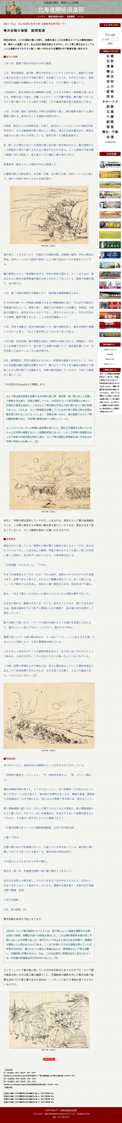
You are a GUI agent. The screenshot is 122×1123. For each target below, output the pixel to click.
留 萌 (110, 91)
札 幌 (110, 56)
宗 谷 (110, 96)
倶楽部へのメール (110, 364)
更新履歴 (71, 16)
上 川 (110, 86)
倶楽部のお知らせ (110, 349)
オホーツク (110, 101)
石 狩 (110, 61)
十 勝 (110, 116)
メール (81, 16)
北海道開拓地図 (110, 142)
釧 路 (110, 121)
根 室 (110, 126)
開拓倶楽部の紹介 (56, 16)
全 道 (110, 136)
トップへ (41, 16)
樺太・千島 (110, 131)
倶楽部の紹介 (110, 359)
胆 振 (110, 106)
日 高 (110, 111)
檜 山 (110, 71)
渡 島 (110, 66)
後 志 (110, 76)
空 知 (110, 81)
